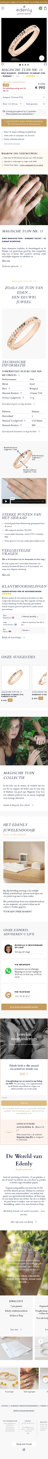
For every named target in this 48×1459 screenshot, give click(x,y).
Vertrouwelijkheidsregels (24, 1411)
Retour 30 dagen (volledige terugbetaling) (20, 132)
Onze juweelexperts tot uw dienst (31, 165)
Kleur (4, 388)
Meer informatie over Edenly (22, 1222)
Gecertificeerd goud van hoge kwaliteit (16, 404)
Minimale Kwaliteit (10, 393)
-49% (5, 85)
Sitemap (43, 1406)
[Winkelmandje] (45, 8)
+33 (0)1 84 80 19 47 (28, 1423)
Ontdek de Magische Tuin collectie (16, 805)
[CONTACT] (40, 8)
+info (29, 1113)
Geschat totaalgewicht (11, 397)
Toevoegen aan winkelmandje (24, 122)
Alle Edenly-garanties (12, 143)
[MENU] (3, 8)
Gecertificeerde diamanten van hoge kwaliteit (19, 431)
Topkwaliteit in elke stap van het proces (22, 373)
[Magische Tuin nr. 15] (24, 40)
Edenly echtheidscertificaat (14, 139)
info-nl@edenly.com (28, 1427)
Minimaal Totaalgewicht (14, 420)
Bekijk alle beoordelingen (11, 637)
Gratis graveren (32, 104)
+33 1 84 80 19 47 (22, 996)
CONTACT (4, 1406)
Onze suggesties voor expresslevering (19, 113)
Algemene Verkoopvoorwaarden (24, 1406)
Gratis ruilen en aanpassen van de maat (19, 135)
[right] (41, 58)
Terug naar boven (24, 1444)
